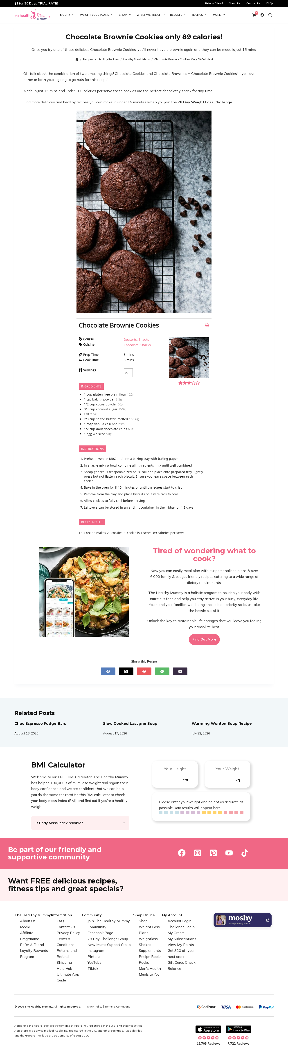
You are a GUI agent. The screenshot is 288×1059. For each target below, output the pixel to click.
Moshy (65, 14)
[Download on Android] (238, 1029)
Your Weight (227, 768)
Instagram (96, 950)
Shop (123, 14)
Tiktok (93, 968)
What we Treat (148, 14)
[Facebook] (108, 671)
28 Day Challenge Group (108, 938)
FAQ (60, 921)
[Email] (180, 671)
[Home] (77, 59)
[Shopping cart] (254, 15)
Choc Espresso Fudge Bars (40, 723)
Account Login (179, 921)
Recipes (197, 14)
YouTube (94, 962)
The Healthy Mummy (32, 915)
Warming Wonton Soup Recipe (222, 723)
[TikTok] (244, 852)
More (217, 14)
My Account (172, 915)
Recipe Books (150, 956)
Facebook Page (100, 932)
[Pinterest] (144, 671)
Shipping (64, 962)
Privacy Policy (68, 932)
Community (92, 915)
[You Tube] (229, 852)
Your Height (175, 768)
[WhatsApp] (162, 671)
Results (176, 14)
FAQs (270, 3)
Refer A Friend (214, 3)
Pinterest (95, 956)
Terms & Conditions (117, 1006)
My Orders (176, 932)
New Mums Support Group (109, 944)
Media (25, 927)
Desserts (130, 339)
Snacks (144, 339)
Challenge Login (181, 927)
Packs (144, 962)
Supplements (150, 950)
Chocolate (131, 345)
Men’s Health (150, 968)
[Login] (262, 15)
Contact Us (253, 3)
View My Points (181, 944)
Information (61, 915)
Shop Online (144, 915)
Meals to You (149, 974)
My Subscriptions (182, 938)
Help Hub (64, 968)
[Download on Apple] (208, 1029)
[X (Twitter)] (126, 671)
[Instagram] (197, 852)
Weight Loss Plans (94, 14)
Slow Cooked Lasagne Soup (130, 723)
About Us (234, 3)
